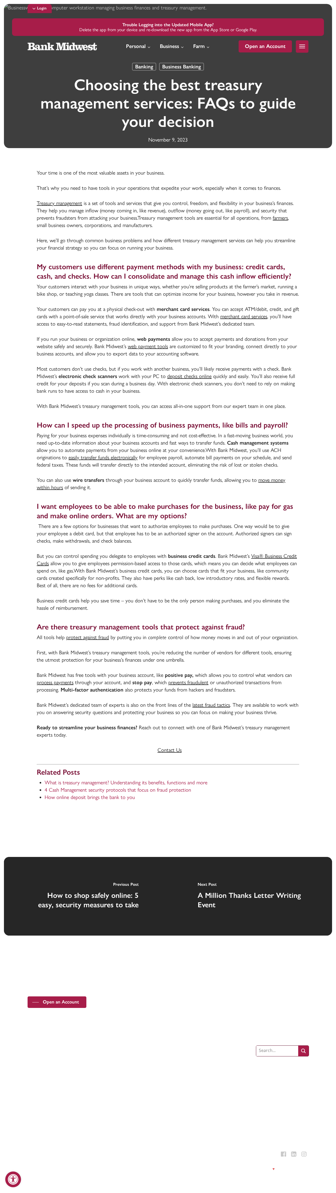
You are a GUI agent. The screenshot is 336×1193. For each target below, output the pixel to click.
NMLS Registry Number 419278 (94, 1156)
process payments (55, 682)
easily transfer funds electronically (103, 457)
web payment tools (148, 346)
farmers (280, 218)
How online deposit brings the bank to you (90, 797)
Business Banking (181, 67)
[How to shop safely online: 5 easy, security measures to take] (86, 896)
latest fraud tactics (211, 705)
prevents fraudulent (188, 682)
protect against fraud (87, 637)
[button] (41, 8)
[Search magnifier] (303, 1051)
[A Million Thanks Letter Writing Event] (250, 896)
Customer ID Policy (105, 1169)
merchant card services (243, 316)
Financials (156, 1169)
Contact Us (170, 750)
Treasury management (59, 203)
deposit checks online (189, 376)
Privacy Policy (38, 1169)
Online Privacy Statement (69, 1169)
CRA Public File (134, 1169)
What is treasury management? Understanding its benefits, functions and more (126, 782)
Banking (144, 67)
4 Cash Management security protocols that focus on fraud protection (118, 790)
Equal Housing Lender (51, 1156)
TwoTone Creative (294, 1169)
